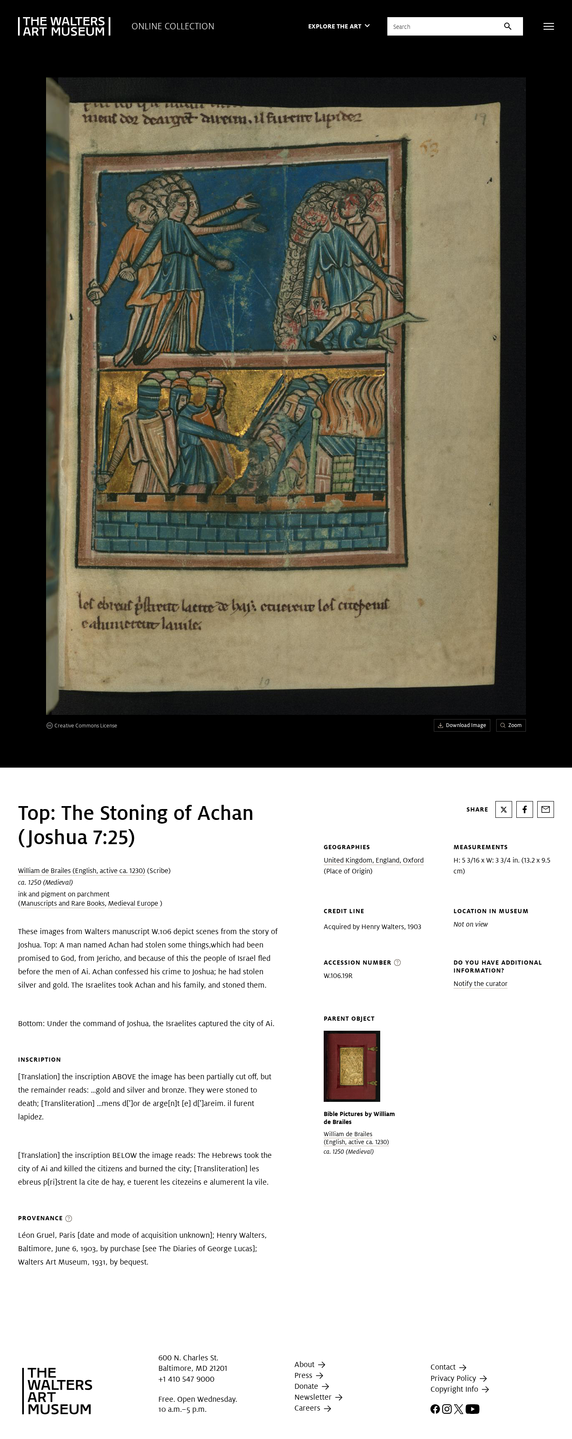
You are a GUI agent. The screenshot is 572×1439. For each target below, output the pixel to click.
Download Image (466, 725)
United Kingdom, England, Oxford (374, 860)
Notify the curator (480, 983)
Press (304, 1375)
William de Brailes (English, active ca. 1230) (81, 870)
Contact (444, 1367)
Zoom (515, 725)
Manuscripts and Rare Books (63, 903)
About (305, 1364)
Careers (308, 1408)
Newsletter (314, 1397)
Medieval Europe (134, 903)
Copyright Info (455, 1389)
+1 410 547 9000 (186, 1379)
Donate (307, 1386)
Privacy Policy (454, 1378)
